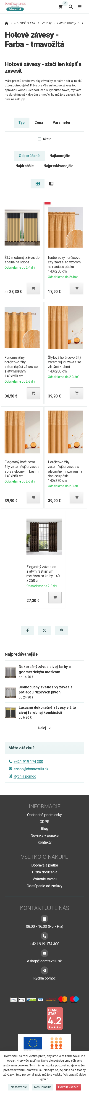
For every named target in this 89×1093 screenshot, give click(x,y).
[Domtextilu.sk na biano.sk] (55, 1018)
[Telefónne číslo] (44, 936)
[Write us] (44, 970)
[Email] (44, 953)
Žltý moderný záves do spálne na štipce (22, 259)
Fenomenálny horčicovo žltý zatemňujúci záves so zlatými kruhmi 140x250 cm (21, 366)
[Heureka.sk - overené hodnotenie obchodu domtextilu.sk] (36, 1018)
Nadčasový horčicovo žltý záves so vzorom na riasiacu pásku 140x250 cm (64, 264)
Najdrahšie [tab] (25, 166)
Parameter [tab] (62, 122)
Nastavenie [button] (19, 1087)
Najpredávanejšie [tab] (58, 166)
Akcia (47, 139)
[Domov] (17, 6)
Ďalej (42, 728)
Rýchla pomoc (25, 776)
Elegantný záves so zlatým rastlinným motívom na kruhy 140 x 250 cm (43, 574)
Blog (44, 828)
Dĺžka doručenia (44, 872)
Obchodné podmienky (44, 815)
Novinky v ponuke (45, 835)
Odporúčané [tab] (29, 156)
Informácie (44, 806)
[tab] (37, 183)
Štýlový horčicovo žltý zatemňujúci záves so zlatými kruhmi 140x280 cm (64, 364)
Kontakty (45, 842)
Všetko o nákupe (44, 857)
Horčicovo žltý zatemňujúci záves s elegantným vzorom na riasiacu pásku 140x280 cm (65, 471)
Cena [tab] (38, 122)
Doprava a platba (44, 865)
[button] (33, 288)
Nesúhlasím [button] (42, 1087)
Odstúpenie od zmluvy (45, 886)
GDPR (44, 822)
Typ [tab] (21, 122)
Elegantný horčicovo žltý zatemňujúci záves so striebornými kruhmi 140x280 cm (22, 469)
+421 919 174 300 (28, 761)
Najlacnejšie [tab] (60, 156)
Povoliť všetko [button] (68, 1087)
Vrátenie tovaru (45, 879)
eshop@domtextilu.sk (31, 769)
